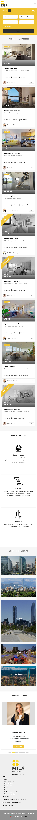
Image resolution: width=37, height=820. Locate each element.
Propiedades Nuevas (9, 783)
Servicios (6, 788)
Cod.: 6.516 (7, 131)
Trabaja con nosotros (9, 794)
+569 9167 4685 (9, 805)
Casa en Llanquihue (9, 196)
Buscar (19, 31)
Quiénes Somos (8, 786)
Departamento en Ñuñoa (10, 68)
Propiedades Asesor (18, 746)
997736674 (19, 741)
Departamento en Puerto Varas (12, 110)
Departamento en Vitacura (11, 238)
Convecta (24, 816)
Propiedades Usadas (9, 781)
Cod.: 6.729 (7, 174)
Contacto (6, 790)
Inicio (5, 779)
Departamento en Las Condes (12, 409)
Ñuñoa (18, 652)
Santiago (18, 674)
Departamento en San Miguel (12, 153)
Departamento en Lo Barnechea (13, 281)
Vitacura (18, 619)
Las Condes (19, 564)
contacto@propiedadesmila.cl (13, 802)
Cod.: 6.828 (7, 302)
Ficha (31, 82)
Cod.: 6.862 (7, 345)
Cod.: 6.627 (7, 89)
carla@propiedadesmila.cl (19, 738)
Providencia (18, 586)
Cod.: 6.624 (7, 46)
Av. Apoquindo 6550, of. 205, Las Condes (15, 799)
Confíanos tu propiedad (10, 792)
